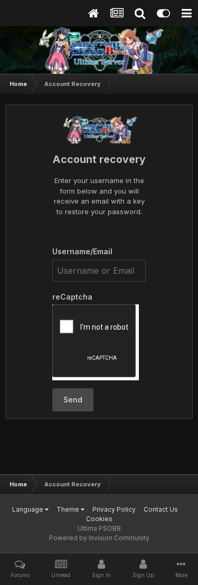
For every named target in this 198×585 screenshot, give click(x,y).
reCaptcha (72, 296)
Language (28, 509)
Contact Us (161, 509)
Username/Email (82, 251)
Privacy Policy (114, 509)
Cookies (99, 519)
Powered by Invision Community (99, 538)
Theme (68, 509)
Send (72, 399)
